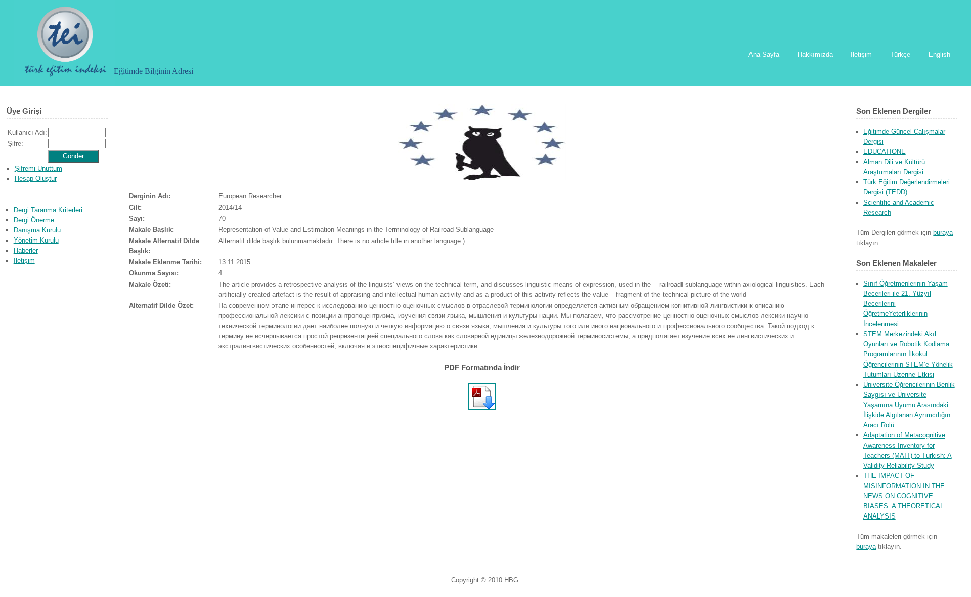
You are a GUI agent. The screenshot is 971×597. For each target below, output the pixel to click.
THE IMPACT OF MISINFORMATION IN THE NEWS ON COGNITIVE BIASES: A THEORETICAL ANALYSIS (904, 496)
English (939, 54)
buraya (943, 232)
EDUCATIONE (884, 151)
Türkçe (900, 54)
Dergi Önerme (34, 220)
